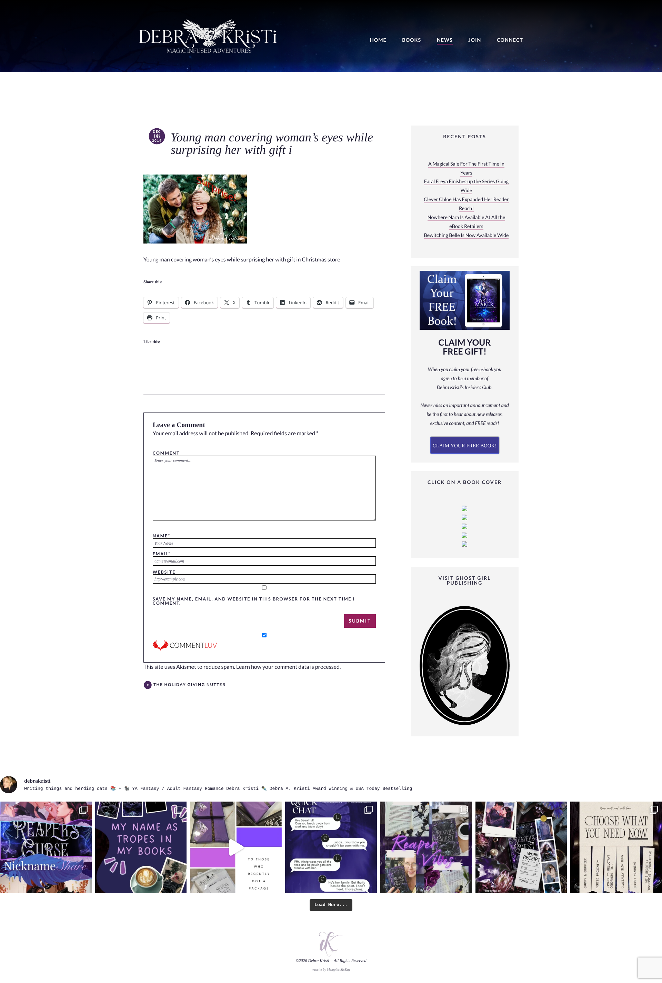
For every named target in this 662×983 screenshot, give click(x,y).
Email (162, 553)
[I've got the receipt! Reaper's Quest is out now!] (521, 847)
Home (378, 40)
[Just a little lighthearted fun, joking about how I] (236, 847)
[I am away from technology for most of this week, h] (616, 847)
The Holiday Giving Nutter (189, 685)
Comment (166, 452)
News (445, 40)
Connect (510, 40)
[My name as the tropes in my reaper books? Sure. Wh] (141, 847)
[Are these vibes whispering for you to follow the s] (426, 847)
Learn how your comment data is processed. (288, 667)
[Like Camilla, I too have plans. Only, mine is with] (331, 847)
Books (411, 40)
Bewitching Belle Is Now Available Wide (466, 235)
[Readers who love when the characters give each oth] (46, 847)
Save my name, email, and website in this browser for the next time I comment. (254, 601)
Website (164, 571)
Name (161, 535)
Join (474, 40)
